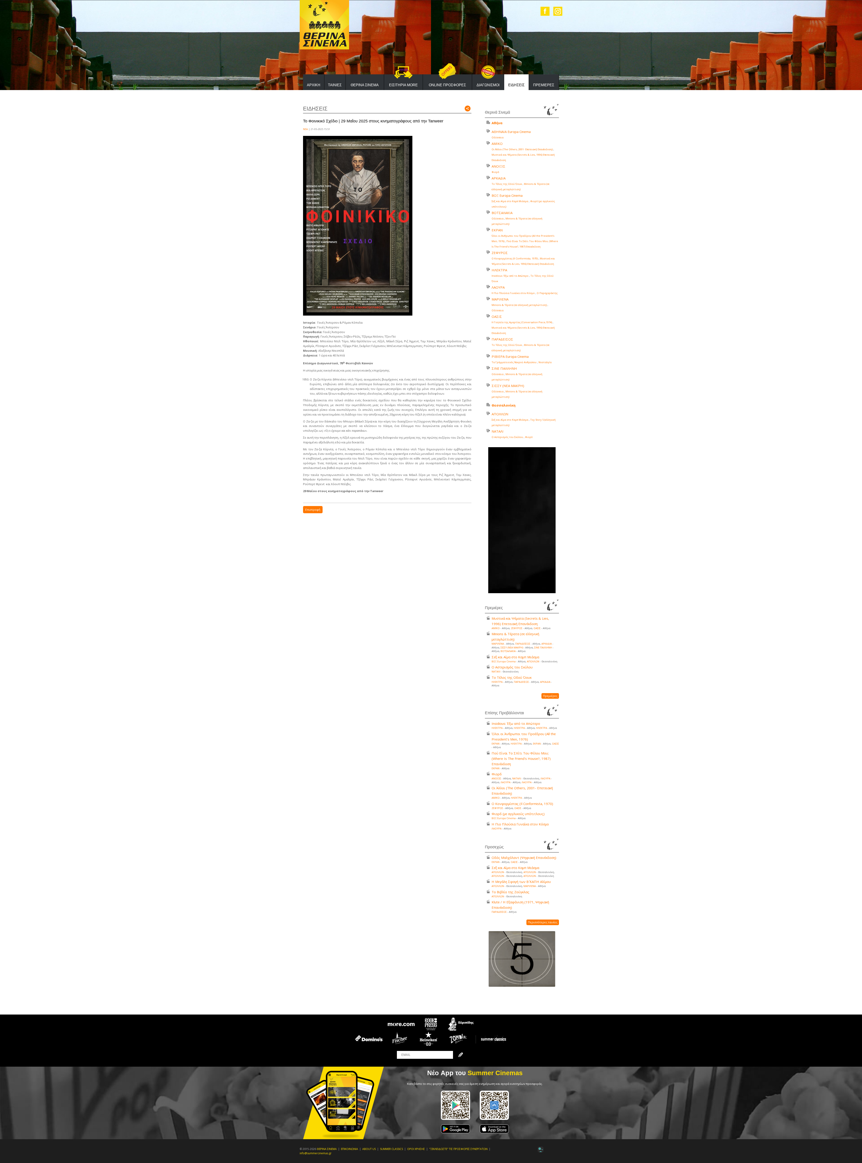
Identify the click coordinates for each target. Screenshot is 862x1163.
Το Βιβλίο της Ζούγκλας (510, 892)
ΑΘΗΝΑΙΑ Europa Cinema (511, 131)
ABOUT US (369, 1149)
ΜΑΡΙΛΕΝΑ (500, 299)
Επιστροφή (312, 510)
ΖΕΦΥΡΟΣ (500, 252)
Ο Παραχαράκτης (547, 293)
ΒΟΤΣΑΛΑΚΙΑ (502, 212)
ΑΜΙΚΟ (497, 143)
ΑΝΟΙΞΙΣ (498, 166)
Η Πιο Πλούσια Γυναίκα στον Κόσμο (513, 293)
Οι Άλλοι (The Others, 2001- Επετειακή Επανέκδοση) (522, 149)
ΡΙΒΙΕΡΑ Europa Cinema (510, 356)
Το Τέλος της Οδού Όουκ (507, 184)
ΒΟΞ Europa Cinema (507, 195)
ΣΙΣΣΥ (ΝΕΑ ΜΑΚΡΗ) (508, 385)
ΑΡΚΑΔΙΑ (499, 178)
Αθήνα (497, 123)
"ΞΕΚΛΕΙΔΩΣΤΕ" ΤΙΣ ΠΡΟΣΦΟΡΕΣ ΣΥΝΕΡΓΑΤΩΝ (458, 1149)
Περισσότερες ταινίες (542, 922)
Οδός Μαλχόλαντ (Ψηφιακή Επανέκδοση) (524, 857)
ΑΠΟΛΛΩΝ (500, 414)
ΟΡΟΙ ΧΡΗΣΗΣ (416, 1149)
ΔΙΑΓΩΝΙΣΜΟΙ (488, 85)
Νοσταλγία (545, 362)
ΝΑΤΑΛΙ (498, 431)
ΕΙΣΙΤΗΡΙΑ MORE (403, 85)
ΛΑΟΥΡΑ (498, 287)
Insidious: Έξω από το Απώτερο (510, 275)
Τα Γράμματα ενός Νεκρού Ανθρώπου (514, 362)
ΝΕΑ (305, 129)
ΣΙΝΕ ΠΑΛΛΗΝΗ (504, 368)
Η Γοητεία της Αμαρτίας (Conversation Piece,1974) (522, 322)
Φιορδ (495, 172)
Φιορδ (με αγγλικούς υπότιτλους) (518, 813)
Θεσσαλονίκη (503, 405)
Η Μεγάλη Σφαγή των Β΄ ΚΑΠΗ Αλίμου (521, 881)
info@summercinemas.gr (316, 1153)
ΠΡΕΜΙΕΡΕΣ (543, 85)
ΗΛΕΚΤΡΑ (499, 270)
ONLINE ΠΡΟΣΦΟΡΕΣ (447, 85)
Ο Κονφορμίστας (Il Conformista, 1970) (515, 258)
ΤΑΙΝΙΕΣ (335, 85)
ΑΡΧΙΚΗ (313, 85)
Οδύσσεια (498, 137)
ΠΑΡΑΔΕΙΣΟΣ (502, 339)
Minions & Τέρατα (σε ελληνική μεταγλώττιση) (519, 305)
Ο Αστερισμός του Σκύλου (507, 437)
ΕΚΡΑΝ (497, 230)
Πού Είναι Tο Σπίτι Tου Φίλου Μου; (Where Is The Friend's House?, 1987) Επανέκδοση (521, 758)
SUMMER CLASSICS (391, 1149)
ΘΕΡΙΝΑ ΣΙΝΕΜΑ (365, 85)
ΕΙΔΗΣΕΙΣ (516, 85)
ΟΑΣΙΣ (497, 316)
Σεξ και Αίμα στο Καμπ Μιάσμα (510, 201)
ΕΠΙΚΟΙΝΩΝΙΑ (349, 1149)
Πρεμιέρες (550, 696)
